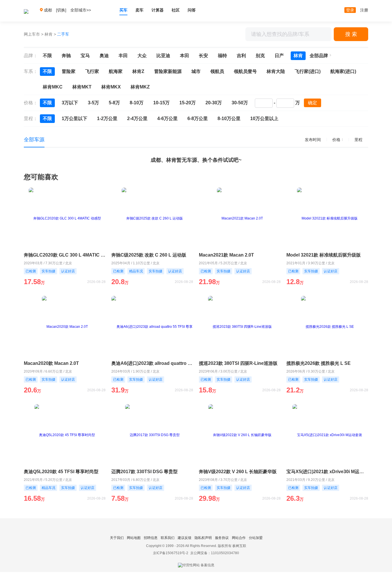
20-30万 (213, 102)
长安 (203, 55)
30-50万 (240, 102)
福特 (222, 55)
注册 (364, 10)
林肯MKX (111, 86)
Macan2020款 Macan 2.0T (51, 363)
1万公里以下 (74, 118)
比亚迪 (163, 55)
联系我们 (167, 538)
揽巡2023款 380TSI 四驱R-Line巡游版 (238, 363)
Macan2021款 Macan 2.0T (226, 255)
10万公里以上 (264, 118)
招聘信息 (151, 538)
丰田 (123, 55)
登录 (350, 10)
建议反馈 (184, 538)
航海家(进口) (343, 71)
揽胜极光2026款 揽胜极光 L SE (318, 363)
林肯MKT (82, 86)
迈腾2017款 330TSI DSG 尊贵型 (144, 471)
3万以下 (70, 102)
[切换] (61, 10)
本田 (184, 55)
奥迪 (104, 55)
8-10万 (136, 102)
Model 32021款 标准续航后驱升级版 (323, 255)
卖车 (139, 10)
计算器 (158, 10)
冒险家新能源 (168, 71)
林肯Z (138, 71)
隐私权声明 (203, 538)
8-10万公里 (229, 118)
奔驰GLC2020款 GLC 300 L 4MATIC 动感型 (65, 255)
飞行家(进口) (308, 71)
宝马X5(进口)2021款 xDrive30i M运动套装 (327, 471)
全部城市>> (80, 10)
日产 (279, 55)
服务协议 (222, 538)
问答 (192, 10)
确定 (312, 102)
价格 (336, 139)
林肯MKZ (140, 86)
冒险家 (68, 71)
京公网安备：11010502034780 (214, 553)
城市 (196, 71)
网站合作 (239, 538)
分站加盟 (256, 538)
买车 (123, 10)
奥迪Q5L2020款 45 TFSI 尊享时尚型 (61, 471)
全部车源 (34, 139)
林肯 (48, 34)
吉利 (241, 55)
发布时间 (313, 139)
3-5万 (93, 102)
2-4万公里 (137, 118)
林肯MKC (53, 86)
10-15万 (161, 102)
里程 (358, 139)
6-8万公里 (197, 118)
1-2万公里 (107, 118)
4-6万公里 (167, 118)
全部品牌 (319, 55)
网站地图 (134, 538)
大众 (142, 55)
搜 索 (351, 34)
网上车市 (32, 34)
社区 (176, 10)
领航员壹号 (245, 71)
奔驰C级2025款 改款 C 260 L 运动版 (148, 255)
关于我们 (117, 538)
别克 (260, 55)
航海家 (116, 71)
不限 (47, 55)
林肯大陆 (276, 71)
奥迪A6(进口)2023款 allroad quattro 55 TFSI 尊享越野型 (152, 363)
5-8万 (114, 102)
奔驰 (66, 55)
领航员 (217, 71)
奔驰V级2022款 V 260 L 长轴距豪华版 (238, 471)
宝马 (85, 55)
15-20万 (187, 102)
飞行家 (92, 71)
